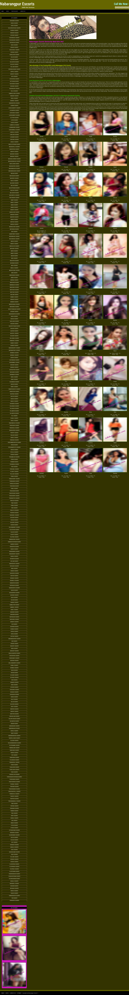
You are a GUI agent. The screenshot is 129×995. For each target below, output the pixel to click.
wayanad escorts (14, 888)
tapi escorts (14, 755)
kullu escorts (14, 91)
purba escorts (14, 505)
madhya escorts (14, 151)
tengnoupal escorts (14, 762)
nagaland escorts (14, 321)
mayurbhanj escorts (14, 236)
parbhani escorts (14, 440)
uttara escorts (14, 827)
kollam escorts (14, 66)
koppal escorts (14, 71)
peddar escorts (14, 454)
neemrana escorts (14, 374)
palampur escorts (14, 411)
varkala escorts (14, 847)
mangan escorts (14, 214)
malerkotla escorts (14, 195)
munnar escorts (14, 301)
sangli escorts (14, 609)
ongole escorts (14, 401)
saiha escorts (14, 597)
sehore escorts (14, 643)
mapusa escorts (14, 221)
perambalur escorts (14, 457)
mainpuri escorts (14, 178)
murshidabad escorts (14, 304)
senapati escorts (14, 646)
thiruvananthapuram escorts (14, 776)
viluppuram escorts (14, 871)
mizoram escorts (14, 263)
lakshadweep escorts (14, 115)
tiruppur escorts (14, 798)
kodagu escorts (14, 47)
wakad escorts (14, 449)
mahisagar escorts (14, 175)
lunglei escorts (14, 142)
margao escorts (14, 224)
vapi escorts (14, 842)
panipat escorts (14, 432)
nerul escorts (14, 377)
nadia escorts (14, 316)
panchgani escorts (14, 425)
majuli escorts (14, 180)
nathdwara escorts (14, 360)
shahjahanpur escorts (14, 653)
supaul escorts (14, 730)
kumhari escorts (14, 95)
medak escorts (14, 241)
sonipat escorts (14, 711)
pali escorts (14, 415)
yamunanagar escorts (14, 895)
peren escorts (14, 459)
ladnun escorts (14, 105)
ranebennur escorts (14, 551)
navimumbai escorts (14, 362)
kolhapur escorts (14, 62)
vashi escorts (14, 854)
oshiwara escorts (14, 403)
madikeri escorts (14, 154)
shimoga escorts (14, 667)
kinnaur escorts (14, 32)
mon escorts (14, 272)
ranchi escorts (14, 549)
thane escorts (14, 764)
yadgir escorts (14, 893)
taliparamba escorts (14, 745)
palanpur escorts (14, 413)
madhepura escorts (14, 149)
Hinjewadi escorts (14, 406)
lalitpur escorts (14, 117)
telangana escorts (14, 760)
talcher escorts (14, 740)
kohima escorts (14, 52)
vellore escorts (14, 856)
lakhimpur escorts (14, 110)
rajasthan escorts (14, 529)
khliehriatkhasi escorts (14, 28)
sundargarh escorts (14, 726)
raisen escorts (14, 524)
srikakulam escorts (14, 716)
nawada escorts (14, 367)
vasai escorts (14, 849)
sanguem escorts (14, 614)
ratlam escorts (14, 561)
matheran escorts (14, 229)
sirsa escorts (14, 684)
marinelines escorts (14, 226)
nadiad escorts (14, 318)
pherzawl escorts (14, 469)
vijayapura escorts (14, 864)
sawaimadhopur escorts (14, 638)
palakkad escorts (14, 408)
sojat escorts (14, 699)
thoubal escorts (14, 784)
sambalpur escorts (14, 604)
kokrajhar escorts (14, 54)
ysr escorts (14, 898)
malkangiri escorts (14, 197)
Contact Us (22, 11)
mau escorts (14, 231)
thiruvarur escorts (14, 779)
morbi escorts (14, 277)
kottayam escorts (14, 81)
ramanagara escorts (14, 539)
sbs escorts (14, 641)
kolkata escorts (14, 64)
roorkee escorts (14, 578)
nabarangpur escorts (14, 314)
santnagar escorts (14, 617)
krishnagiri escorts (14, 88)
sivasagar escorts (14, 694)
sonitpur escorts (14, 713)
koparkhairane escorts (14, 69)
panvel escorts (14, 437)
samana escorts (14, 602)
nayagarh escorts (14, 372)
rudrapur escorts (14, 583)
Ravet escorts (14, 706)
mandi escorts (14, 205)
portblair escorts (14, 483)
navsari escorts (14, 364)
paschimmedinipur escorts (14, 442)
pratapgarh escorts (14, 493)
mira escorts (14, 258)
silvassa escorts (14, 677)
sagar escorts (14, 590)
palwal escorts (14, 418)
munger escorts (14, 299)
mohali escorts (14, 268)
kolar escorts (14, 57)
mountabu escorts (14, 287)
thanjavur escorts (14, 767)
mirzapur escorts (14, 260)
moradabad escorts (14, 275)
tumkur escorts (14, 810)
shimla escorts (14, 665)
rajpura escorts (14, 537)
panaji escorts (14, 420)
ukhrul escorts (14, 818)
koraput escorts (14, 74)
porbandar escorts (14, 481)
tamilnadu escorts (14, 750)
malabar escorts (14, 183)
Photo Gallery (14, 11)
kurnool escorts (14, 100)
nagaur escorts (14, 328)
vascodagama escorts (14, 852)
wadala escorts (14, 881)
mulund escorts (14, 294)
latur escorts (14, 120)
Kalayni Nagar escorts (14, 718)
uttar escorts (14, 825)
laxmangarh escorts (14, 127)
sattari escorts (14, 636)
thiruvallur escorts (14, 774)
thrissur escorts (14, 786)
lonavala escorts (14, 132)
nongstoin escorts (14, 391)
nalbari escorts (14, 335)
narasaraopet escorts (14, 348)
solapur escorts (14, 704)
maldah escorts (14, 190)
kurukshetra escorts (14, 103)
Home (2, 11)
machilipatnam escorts (14, 144)
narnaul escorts (14, 355)
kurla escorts (14, 98)
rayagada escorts (14, 566)
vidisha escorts (14, 861)
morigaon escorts (14, 282)
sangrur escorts (14, 612)
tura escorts (14, 813)
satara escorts (14, 631)
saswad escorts (14, 629)
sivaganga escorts (14, 689)
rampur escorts (14, 544)
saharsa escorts (14, 595)
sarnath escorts (14, 621)
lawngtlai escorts (14, 125)
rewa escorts (14, 568)
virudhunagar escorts (14, 873)
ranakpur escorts (14, 546)
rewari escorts (14, 570)
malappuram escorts (14, 188)
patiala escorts (14, 452)
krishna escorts (14, 86)
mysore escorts (14, 311)
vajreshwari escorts (14, 835)
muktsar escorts (14, 292)
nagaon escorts (14, 323)
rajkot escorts (14, 534)
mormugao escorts (14, 285)
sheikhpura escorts (14, 655)
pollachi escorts (14, 474)
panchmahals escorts (14, 423)
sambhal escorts (14, 607)
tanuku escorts (14, 752)
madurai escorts (14, 156)
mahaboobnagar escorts (14, 161)
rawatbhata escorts (14, 563)
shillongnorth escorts (14, 663)
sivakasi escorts (14, 692)
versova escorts (14, 859)
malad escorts (14, 185)
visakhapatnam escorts (14, 876)
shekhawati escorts (14, 658)
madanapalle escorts (14, 146)
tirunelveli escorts (14, 793)
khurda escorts (14, 30)
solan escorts (14, 701)
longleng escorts (14, 134)
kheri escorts (14, 25)
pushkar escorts (14, 512)
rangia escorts (14, 556)
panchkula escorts (14, 427)
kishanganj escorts (14, 37)
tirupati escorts (14, 796)
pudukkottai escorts (14, 498)
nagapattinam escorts (14, 326)
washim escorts (14, 886)
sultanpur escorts (14, 721)
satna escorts (14, 633)
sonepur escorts (14, 709)
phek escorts (14, 466)
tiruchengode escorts (14, 789)
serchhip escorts (14, 650)
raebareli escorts (14, 515)
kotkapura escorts (14, 79)
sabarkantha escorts (14, 587)
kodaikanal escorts (14, 49)
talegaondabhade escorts (14, 743)
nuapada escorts (14, 394)
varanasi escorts (14, 844)
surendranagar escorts (14, 735)
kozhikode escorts (14, 83)
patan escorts (14, 444)
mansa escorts (14, 219)
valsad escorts (14, 839)
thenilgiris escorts (14, 769)
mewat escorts (14, 253)
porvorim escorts (14, 486)
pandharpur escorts (14, 430)
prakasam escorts (14, 491)
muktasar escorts (14, 289)
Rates (7, 11)
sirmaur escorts (14, 682)
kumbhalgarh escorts (14, 93)
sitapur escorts (14, 687)
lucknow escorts (14, 137)
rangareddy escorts (14, 554)
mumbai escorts (14, 297)
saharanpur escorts (14, 592)
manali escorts (14, 202)
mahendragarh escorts (14, 171)
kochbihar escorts (14, 42)
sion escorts (14, 680)
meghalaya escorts (14, 246)
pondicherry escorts (14, 478)
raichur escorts (14, 517)
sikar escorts (14, 670)
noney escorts (14, 386)
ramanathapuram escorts (14, 541)
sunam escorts (14, 723)
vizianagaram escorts (14, 878)
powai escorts (14, 488)
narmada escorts (14, 352)
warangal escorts (14, 883)
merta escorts (14, 251)
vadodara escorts (14, 832)
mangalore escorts (14, 212)
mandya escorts (14, 209)
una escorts (14, 820)
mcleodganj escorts (14, 238)
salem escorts (14, 600)
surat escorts (14, 733)
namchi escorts (14, 343)
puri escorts (14, 507)
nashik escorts (14, 357)
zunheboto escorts (14, 900)
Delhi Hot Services (28, 7)
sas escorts (14, 624)
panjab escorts (14, 435)
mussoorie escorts (14, 306)
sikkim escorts (14, 672)
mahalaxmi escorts (14, 163)
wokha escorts (14, 890)
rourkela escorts (14, 580)
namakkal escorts (14, 340)
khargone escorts (14, 20)
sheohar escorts (14, 660)
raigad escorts (14, 520)
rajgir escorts (14, 532)
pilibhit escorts (14, 471)
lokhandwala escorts (14, 129)
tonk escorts (14, 803)
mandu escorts (14, 207)
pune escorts (14, 503)
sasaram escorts (14, 626)
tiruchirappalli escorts (14, 791)
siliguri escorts (14, 675)
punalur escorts (14, 500)
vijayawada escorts (14, 866)
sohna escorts (14, 697)
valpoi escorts (14, 837)
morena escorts (14, 280)
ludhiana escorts (14, 139)
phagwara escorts (14, 464)
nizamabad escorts (14, 381)
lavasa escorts (14, 122)
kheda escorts (14, 23)
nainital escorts (14, 333)
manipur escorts (14, 217)
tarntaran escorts (14, 757)
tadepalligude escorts (14, 738)
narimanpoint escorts (14, 350)
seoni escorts (14, 648)
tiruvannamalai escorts (14, 801)
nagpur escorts (14, 331)
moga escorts (14, 265)
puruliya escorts (14, 510)
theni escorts (14, 772)
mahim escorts (14, 173)
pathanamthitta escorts (14, 447)
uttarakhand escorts (14, 830)
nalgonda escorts (14, 338)
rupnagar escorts (14, 585)
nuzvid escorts (14, 396)
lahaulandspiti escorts (14, 108)
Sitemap (19, 993)
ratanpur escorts (14, 558)
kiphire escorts (14, 35)
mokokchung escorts (14, 270)
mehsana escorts (14, 248)
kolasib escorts (14, 59)
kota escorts (14, 76)
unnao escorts (14, 823)
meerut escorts (14, 243)
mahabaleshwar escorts (14, 158)
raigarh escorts (14, 522)
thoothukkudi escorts (14, 781)
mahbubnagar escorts (14, 168)
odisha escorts (14, 398)
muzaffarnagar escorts (14, 309)
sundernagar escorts (14, 728)
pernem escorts (14, 461)
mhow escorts (14, 255)
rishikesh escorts (14, 573)
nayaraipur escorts (14, 369)
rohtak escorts (14, 575)
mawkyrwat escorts (14, 234)
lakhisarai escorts (14, 112)
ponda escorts (14, 476)
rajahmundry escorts (14, 527)
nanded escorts (14, 345)
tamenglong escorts (14, 747)
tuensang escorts (14, 808)
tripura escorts (14, 806)
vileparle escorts (14, 869)
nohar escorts (14, 384)
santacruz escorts (14, 619)
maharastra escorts (14, 166)
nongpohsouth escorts (14, 389)
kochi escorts (14, 45)
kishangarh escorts (14, 40)
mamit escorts (14, 200)
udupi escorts (14, 815)
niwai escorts (14, 379)
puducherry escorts (14, 495)
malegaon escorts (14, 192)
